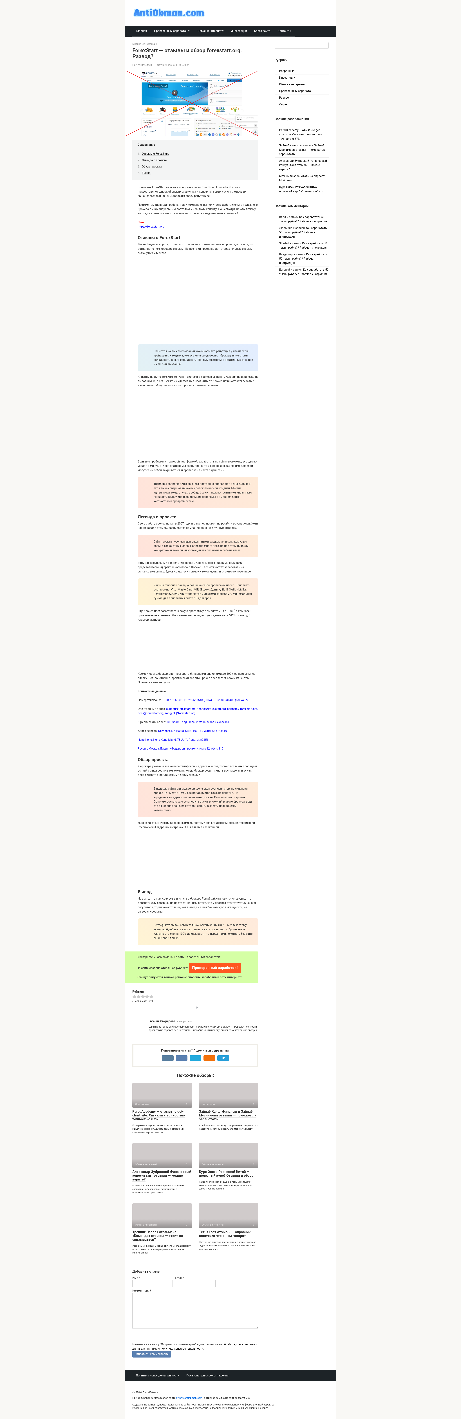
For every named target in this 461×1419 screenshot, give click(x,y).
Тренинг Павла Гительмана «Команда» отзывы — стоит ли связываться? (157, 1236)
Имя (136, 1278)
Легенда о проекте (154, 160)
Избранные (286, 71)
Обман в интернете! (211, 31)
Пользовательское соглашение (207, 1375)
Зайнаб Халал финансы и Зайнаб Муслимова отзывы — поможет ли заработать (227, 1115)
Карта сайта (262, 31)
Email (179, 1278)
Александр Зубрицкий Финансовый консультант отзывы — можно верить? (161, 1175)
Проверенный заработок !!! (172, 31)
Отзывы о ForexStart (155, 153)
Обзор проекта (152, 166)
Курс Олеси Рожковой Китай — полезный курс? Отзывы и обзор (226, 1174)
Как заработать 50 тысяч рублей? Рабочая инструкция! (303, 232)
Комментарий (141, 1290)
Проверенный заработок (295, 91)
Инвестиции (239, 31)
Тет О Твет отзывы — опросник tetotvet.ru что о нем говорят (225, 1234)
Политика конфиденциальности (157, 1375)
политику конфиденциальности (182, 1348)
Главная (141, 31)
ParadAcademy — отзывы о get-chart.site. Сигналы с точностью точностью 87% (158, 1115)
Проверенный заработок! (215, 968)
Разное (284, 97)
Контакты (284, 31)
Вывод (146, 173)
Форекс (284, 104)
